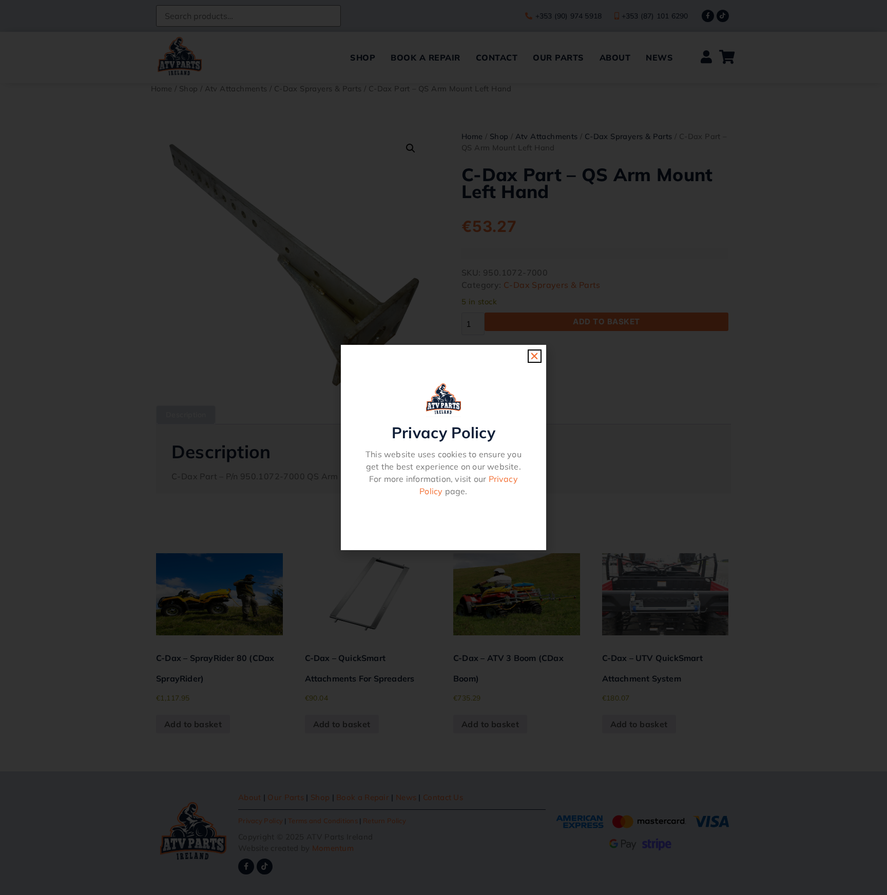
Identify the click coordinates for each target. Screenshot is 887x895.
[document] (443, 447)
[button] (534, 356)
